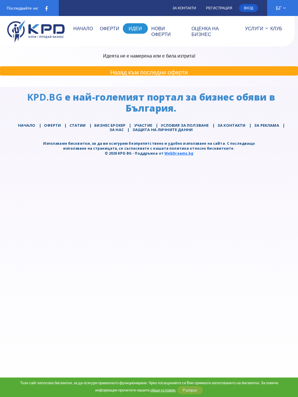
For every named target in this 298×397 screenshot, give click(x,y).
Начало (27, 125)
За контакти (184, 8)
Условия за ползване (185, 125)
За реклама (266, 125)
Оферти (52, 125)
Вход (248, 8)
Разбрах (190, 390)
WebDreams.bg (178, 153)
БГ (279, 8)
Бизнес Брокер (109, 125)
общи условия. (163, 390)
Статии (78, 125)
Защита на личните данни (162, 129)
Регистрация (219, 8)
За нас (116, 129)
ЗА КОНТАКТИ (231, 125)
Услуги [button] (254, 28)
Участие (143, 125)
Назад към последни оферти (149, 72)
